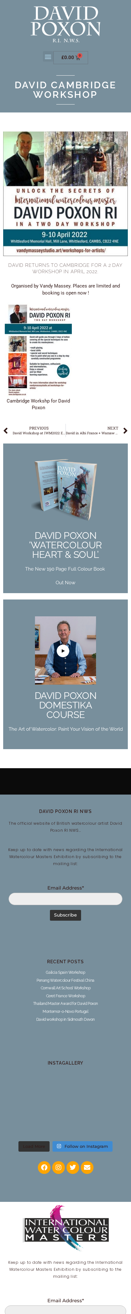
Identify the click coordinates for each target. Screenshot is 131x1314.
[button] (48, 56)
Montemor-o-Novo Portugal (65, 1011)
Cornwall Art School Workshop (66, 988)
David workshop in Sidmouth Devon (65, 1019)
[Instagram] (58, 1167)
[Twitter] (72, 1167)
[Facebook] (44, 1167)
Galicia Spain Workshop (65, 972)
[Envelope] (87, 1167)
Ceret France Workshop (65, 996)
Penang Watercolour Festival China (65, 980)
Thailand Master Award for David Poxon (65, 1003)
